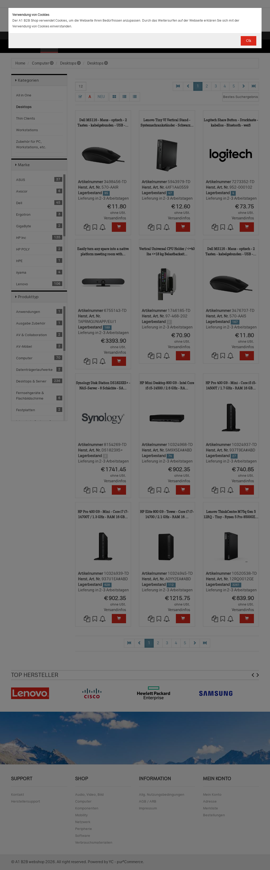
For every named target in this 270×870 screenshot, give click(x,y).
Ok (248, 40)
